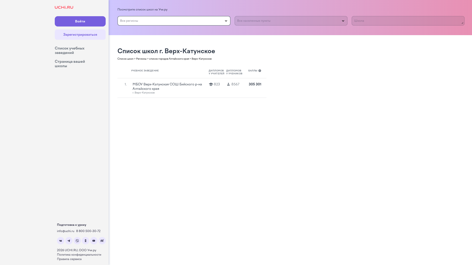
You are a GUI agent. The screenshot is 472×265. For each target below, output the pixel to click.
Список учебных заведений (69, 50)
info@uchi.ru (65, 231)
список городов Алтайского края (169, 58)
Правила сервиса (69, 259)
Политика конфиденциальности (79, 254)
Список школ (125, 58)
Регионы (141, 58)
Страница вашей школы (70, 63)
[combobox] (120, 21)
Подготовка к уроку (71, 225)
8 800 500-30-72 (88, 231)
